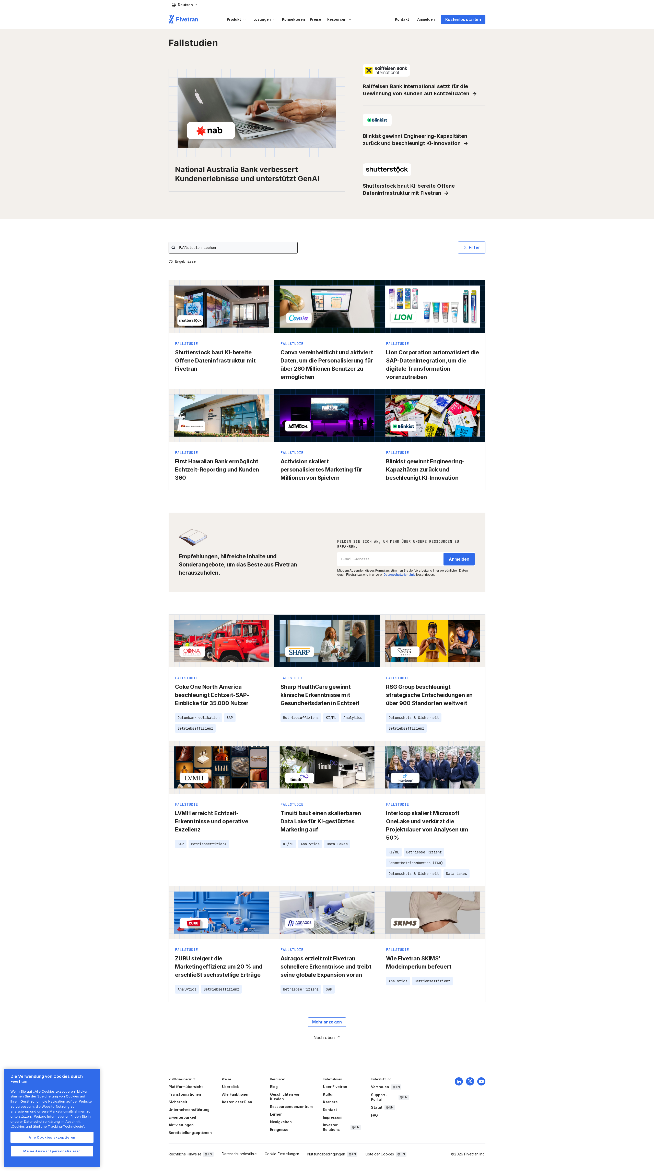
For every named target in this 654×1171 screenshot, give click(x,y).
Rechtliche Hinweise (185, 1154)
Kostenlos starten (463, 19)
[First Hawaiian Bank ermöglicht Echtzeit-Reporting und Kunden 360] (221, 439)
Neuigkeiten (281, 1122)
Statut (376, 1107)
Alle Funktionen (236, 1094)
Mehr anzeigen (327, 1021)
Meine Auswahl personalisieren (52, 1151)
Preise (315, 19)
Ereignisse (279, 1129)
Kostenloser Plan (237, 1102)
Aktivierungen (181, 1125)
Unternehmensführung (189, 1109)
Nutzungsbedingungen (326, 1154)
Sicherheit (178, 1102)
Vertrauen (380, 1087)
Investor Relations (331, 1127)
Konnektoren (293, 19)
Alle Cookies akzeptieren (52, 1137)
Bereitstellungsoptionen (190, 1132)
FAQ (374, 1115)
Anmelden (426, 19)
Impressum (332, 1117)
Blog (274, 1086)
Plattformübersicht (186, 1086)
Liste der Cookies (380, 1154)
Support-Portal (379, 1097)
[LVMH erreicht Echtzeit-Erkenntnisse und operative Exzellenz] (221, 813)
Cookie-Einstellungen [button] (282, 1154)
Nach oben (324, 1037)
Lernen (276, 1114)
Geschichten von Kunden (285, 1096)
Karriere (330, 1102)
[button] (184, 5)
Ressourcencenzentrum (291, 1106)
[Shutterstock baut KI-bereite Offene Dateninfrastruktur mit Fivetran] (221, 334)
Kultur (328, 1094)
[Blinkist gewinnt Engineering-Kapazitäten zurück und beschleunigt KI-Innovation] (432, 439)
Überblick (230, 1086)
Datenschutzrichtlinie (399, 574)
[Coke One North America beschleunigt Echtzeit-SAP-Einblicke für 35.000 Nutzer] (221, 678)
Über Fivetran (335, 1086)
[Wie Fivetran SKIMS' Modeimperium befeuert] (432, 944)
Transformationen (185, 1094)
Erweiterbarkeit (182, 1117)
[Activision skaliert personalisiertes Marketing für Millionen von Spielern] (327, 439)
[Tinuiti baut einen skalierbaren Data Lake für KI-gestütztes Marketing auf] (327, 813)
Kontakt (402, 19)
